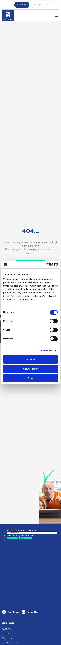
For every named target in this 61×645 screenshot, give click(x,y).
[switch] (54, 321)
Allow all (30, 359)
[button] (56, 15)
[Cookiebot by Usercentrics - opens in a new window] (45, 264)
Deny (30, 378)
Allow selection (30, 369)
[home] (8, 15)
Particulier (22, 4)
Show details (45, 350)
